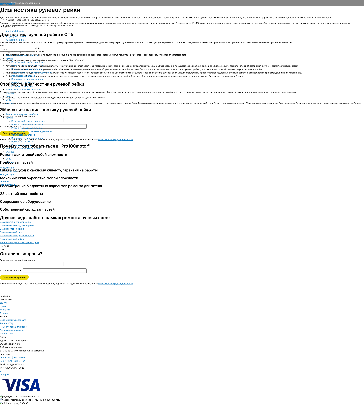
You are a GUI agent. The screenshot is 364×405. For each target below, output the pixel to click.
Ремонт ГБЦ (6, 323)
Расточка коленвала (22, 86)
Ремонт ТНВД (7, 333)
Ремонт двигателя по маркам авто (23, 89)
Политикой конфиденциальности (115, 283)
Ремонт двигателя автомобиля (22, 55)
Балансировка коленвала (13, 320)
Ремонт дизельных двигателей (27, 65)
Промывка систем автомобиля (27, 79)
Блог (8, 96)
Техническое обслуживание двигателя (31, 72)
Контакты (10, 103)
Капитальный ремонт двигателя (28, 62)
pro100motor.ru (7, 3)
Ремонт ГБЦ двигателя (23, 82)
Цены (8, 99)
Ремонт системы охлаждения (26, 69)
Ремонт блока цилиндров (13, 326)
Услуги (9, 58)
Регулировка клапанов (23, 75)
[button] (182, 109)
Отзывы (10, 93)
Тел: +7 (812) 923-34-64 (12, 361)
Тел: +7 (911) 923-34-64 (12, 357)
